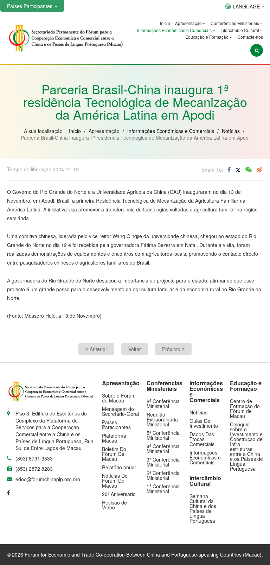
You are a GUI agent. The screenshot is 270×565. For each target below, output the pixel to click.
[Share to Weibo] (259, 169)
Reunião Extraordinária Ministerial (162, 419)
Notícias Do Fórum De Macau (115, 480)
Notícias (231, 130)
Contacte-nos (250, 37)
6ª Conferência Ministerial (163, 404)
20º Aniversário (119, 493)
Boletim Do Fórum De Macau (114, 453)
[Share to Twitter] (238, 169)
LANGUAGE (246, 6)
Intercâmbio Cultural (240, 30)
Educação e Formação (207, 37)
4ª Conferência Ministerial (163, 449)
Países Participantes (116, 425)
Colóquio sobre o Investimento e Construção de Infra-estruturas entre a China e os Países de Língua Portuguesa (246, 446)
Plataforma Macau (114, 438)
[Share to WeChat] (248, 169)
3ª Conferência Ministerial (163, 462)
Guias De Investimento (203, 423)
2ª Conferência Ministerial (163, 475)
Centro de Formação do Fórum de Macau (245, 408)
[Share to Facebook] (229, 169)
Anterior (97, 349)
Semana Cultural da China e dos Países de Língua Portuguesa (202, 508)
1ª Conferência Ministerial (163, 489)
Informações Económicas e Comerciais (175, 30)
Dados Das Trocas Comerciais (201, 439)
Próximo (172, 349)
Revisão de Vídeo (114, 505)
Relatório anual (119, 467)
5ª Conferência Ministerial (163, 435)
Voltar (134, 349)
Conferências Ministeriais (235, 23)
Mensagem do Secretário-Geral (120, 411)
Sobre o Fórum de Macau (119, 398)
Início (165, 23)
